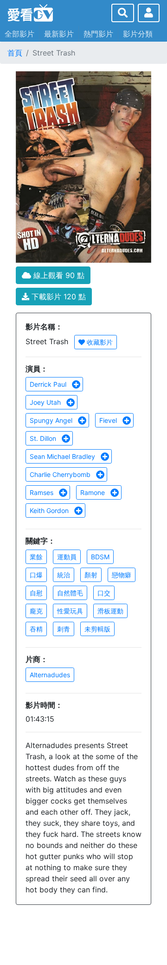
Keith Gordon (50, 510)
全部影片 (19, 33)
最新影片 (59, 33)
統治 (63, 575)
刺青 (63, 629)
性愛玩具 (70, 611)
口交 (103, 593)
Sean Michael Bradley (63, 456)
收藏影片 (99, 342)
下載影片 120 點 (57, 296)
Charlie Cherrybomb (61, 474)
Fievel (109, 420)
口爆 (36, 575)
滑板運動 (110, 611)
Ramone (93, 492)
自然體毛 (70, 593)
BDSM (100, 557)
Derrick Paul (49, 384)
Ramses (42, 492)
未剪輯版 (97, 629)
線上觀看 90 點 (57, 275)
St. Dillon (44, 438)
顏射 (90, 575)
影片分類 (138, 33)
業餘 (36, 557)
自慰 (36, 593)
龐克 (36, 611)
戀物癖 (121, 575)
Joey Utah (46, 402)
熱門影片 (98, 33)
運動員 (67, 557)
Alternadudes (50, 675)
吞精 (36, 629)
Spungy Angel (52, 420)
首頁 (14, 52)
